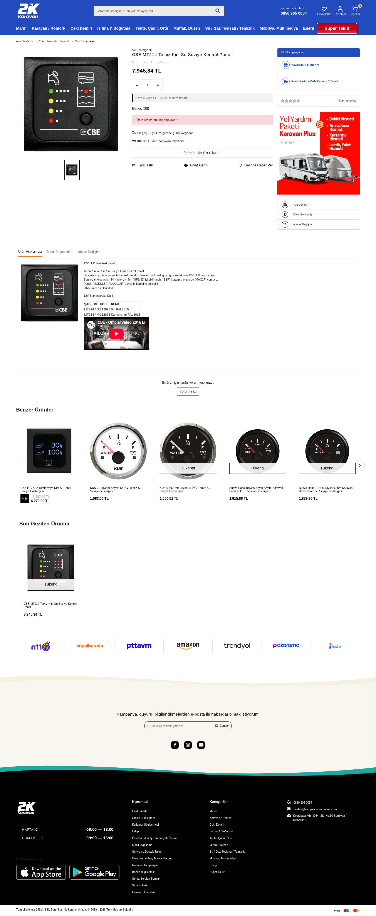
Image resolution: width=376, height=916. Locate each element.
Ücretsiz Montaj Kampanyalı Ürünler (155, 838)
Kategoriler (219, 802)
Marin (213, 811)
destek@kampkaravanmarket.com (315, 809)
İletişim (136, 831)
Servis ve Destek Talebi (147, 851)
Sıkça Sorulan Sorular (146, 878)
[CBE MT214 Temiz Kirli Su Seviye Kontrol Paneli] (51, 567)
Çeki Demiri (217, 824)
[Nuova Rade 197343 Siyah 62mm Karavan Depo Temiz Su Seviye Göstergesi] (306, 451)
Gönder (224, 725)
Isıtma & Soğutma (221, 831)
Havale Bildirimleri (143, 892)
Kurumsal (140, 802)
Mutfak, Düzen (219, 845)
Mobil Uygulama (142, 845)
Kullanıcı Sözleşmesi (145, 824)
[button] (354, 11)
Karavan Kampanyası (145, 865)
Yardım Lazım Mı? (292, 8)
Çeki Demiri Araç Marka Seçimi (151, 858)
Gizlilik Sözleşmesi (144, 817)
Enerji (213, 865)
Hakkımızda (139, 811)
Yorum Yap (188, 391)
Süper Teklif (217, 872)
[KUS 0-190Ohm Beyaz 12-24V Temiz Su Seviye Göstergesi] (97, 451)
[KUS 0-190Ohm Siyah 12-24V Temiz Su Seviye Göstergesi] (167, 451)
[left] (16, 465)
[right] (360, 465)
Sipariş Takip (140, 885)
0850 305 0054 (302, 802)
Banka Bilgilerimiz (143, 872)
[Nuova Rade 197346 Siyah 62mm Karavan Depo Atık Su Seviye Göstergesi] (237, 451)
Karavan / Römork (221, 817)
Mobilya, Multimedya (223, 858)
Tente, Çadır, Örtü (221, 838)
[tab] (30, 252)
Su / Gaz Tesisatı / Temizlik (227, 851)
